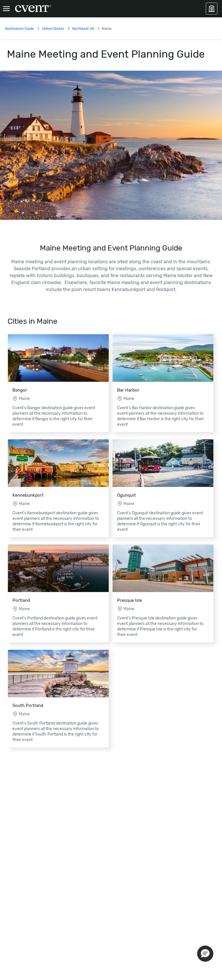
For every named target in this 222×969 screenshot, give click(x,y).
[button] (205, 954)
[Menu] (6, 8)
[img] (111, 145)
